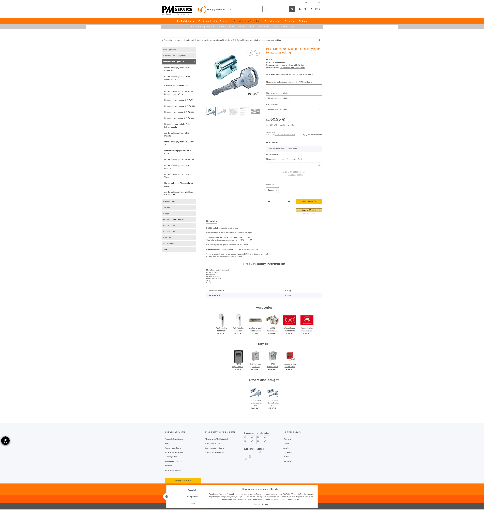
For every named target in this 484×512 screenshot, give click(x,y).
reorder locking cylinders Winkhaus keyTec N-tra (178, 193)
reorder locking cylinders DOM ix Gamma (177, 166)
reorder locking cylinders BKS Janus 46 (179, 143)
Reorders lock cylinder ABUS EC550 (179, 106)
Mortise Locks (169, 231)
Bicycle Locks (169, 225)
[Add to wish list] (257, 53)
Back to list (168, 40)
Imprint (257, 504)
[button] (299, 9)
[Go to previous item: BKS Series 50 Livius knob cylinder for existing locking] (319, 40)
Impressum (287, 452)
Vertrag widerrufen (183, 481)
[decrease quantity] (269, 201)
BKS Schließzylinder (173, 470)
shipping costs (288, 125)
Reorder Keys (169, 201)
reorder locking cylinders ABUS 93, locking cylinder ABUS (178, 92)
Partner (286, 457)
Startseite (287, 461)
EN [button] (306, 2)
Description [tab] (211, 221)
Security (166, 207)
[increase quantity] (289, 201)
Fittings (166, 213)
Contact (317, 2)
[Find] (292, 9)
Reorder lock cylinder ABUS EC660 (179, 112)
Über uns (287, 439)
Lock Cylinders (169, 50)
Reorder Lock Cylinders (173, 62)
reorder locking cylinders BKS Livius (289, 65)
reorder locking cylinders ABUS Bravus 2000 (177, 69)
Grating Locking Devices (173, 219)
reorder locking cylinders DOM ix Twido (177, 175)
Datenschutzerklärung (174, 452)
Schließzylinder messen (214, 452)
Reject (192, 503)
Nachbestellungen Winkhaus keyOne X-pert (179, 184)
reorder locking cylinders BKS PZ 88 (179, 159)
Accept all (192, 490)
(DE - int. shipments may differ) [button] (284, 135)
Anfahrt (286, 448)
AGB (167, 443)
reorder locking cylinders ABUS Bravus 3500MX (177, 77)
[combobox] (294, 98)
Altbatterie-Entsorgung (174, 461)
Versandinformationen (174, 439)
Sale (165, 249)
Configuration (192, 496)
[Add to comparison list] (250, 53)
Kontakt (286, 443)
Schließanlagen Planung (214, 443)
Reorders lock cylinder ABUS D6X (178, 100)
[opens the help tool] (5, 440)
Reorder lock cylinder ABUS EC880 (179, 118)
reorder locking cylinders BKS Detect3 (176, 134)
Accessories (168, 243)
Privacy (265, 504)
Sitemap (168, 466)
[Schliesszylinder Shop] (177, 11)
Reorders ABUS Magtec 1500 (176, 85)
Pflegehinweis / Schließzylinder (217, 439)
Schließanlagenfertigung (214, 448)
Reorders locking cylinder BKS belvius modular (177, 125)
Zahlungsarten (171, 457)
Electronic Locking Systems (174, 56)
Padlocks (167, 237)
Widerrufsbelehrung (173, 448)
